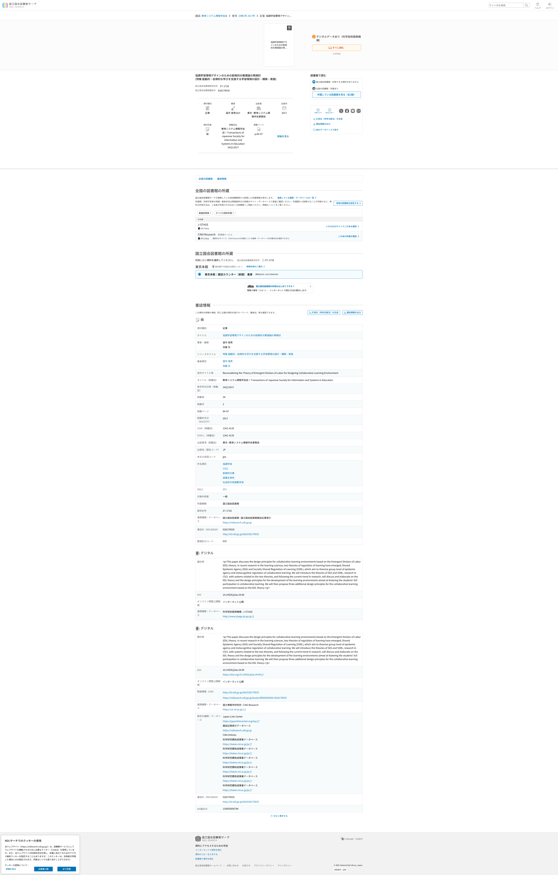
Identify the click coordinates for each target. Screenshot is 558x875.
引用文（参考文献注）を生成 (329, 118)
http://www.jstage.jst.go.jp (237, 616)
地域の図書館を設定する (347, 203)
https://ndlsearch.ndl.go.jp (237, 522)
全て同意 (67, 868)
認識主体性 (228, 477)
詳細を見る (283, 136)
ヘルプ (538, 7)
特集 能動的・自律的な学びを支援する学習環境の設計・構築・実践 (258, 354)
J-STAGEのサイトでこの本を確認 (341, 226)
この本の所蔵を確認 (347, 236)
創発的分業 (228, 473)
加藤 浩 (226, 365)
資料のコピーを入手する (206, 854)
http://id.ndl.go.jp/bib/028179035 (241, 534)
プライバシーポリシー (264, 865)
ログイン (550, 7)
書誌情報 (221, 178)
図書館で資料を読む (204, 858)
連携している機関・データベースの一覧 (295, 197)
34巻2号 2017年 (246, 15)
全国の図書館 (206, 178)
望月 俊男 (228, 361)
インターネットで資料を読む (208, 849)
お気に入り (318, 112)
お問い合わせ (233, 865)
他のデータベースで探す (327, 129)
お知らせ (246, 865)
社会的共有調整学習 (233, 482)
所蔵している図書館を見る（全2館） (336, 94)
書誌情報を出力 (323, 123)
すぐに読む (338, 47)
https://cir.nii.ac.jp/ (233, 709)
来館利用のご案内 (254, 266)
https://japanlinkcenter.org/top (240, 721)
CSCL (225, 468)
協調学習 (227, 464)
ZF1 (225, 489)
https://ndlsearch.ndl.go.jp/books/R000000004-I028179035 (255, 697)
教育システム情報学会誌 (214, 15)
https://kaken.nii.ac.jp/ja (236, 744)
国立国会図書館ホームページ (208, 865)
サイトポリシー (285, 865)
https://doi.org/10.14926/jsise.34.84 (242, 674)
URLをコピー (329, 112)
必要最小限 (43, 868)
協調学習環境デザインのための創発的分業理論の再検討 (252, 335)
